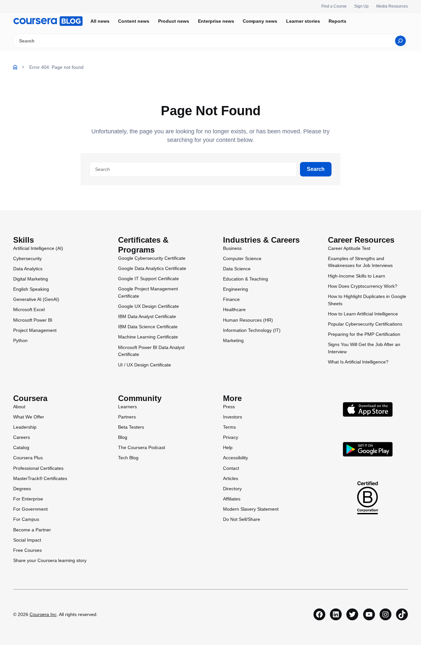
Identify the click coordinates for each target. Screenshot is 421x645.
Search (316, 169)
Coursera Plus (28, 457)
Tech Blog (128, 457)
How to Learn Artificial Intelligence (363, 313)
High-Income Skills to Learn (356, 276)
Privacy (230, 437)
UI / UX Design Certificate (144, 364)
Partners (127, 416)
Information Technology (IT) (252, 330)
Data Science (237, 268)
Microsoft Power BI (32, 320)
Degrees (22, 488)
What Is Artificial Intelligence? (358, 361)
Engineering (235, 289)
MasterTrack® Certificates (40, 478)
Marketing (233, 340)
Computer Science (242, 258)
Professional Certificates (38, 468)
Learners (127, 406)
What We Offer (28, 416)
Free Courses (27, 550)
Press (229, 406)
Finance (231, 299)
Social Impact (27, 540)
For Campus (26, 519)
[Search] (400, 41)
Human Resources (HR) (248, 320)
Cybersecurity (27, 258)
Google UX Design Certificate (148, 306)
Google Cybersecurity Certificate (152, 258)
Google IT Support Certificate (148, 278)
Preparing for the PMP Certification (364, 334)
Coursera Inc (43, 614)
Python (20, 340)
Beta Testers (131, 427)
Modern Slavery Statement (251, 509)
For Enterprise (28, 498)
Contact (231, 468)
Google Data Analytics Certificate (152, 268)
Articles (230, 478)
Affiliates (231, 498)
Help (228, 447)
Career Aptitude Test (349, 248)
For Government (30, 509)
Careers (21, 437)
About (19, 406)
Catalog (21, 447)
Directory (232, 488)
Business (232, 248)
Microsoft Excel (29, 309)
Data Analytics (27, 268)
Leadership (25, 427)
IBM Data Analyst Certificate (147, 316)
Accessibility (235, 457)
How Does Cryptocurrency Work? (362, 286)
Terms (229, 427)
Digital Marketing (30, 279)
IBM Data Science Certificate (148, 326)
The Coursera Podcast (141, 447)
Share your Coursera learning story (50, 560)
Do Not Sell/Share (241, 519)
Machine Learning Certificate (148, 336)
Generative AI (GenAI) (36, 299)
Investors (232, 416)
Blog (122, 437)
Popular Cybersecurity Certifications (365, 324)
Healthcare (234, 309)
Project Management (35, 330)
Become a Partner (32, 529)
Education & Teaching (245, 279)
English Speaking (31, 289)
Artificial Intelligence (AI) (38, 248)
